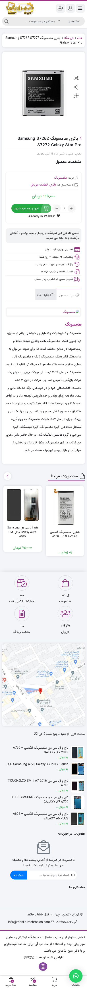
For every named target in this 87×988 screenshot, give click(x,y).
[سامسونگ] (43, 312)
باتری (52, 184)
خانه (80, 38)
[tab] (68, 294)
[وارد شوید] (70, 8)
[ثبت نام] (60, 8)
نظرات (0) (43, 295)
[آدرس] (43, 684)
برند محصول (66, 295)
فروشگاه (69, 38)
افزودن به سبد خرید (26, 208)
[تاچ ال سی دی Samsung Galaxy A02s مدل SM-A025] (22, 505)
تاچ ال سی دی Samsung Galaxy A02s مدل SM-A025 (22, 532)
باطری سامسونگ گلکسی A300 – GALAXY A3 (65, 534)
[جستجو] (6, 21)
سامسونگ (60, 177)
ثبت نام (18, 875)
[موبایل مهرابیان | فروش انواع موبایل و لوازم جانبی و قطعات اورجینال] (20, 8)
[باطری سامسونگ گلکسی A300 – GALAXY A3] (65, 507)
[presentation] (7, 476)
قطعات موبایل (39, 184)
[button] (76, 976)
